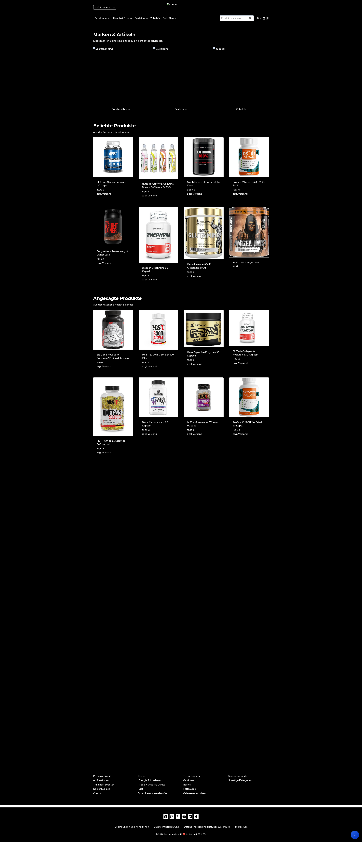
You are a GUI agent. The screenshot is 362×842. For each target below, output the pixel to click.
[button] (260, 18)
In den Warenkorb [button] (198, 284)
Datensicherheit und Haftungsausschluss (207, 826)
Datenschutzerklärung (166, 826)
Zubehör (155, 18)
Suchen (251, 18)
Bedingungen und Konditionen (132, 826)
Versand (107, 193)
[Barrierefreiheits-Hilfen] (355, 835)
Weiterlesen (240, 275)
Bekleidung (141, 18)
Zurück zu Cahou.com (105, 7)
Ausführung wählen (109, 271)
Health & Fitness (122, 18)
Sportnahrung (102, 18)
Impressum (240, 826)
